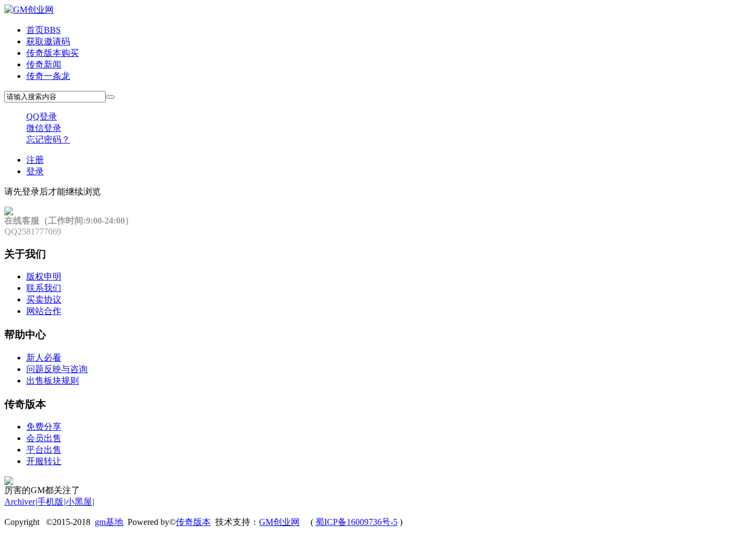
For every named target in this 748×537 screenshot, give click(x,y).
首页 (43, 30)
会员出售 (43, 438)
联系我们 (43, 288)
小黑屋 (79, 501)
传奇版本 (193, 522)
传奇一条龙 (48, 76)
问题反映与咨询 (57, 369)
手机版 (50, 501)
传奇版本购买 (52, 53)
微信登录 (43, 128)
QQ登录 (41, 116)
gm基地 (109, 522)
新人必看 (43, 357)
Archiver (19, 501)
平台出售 (43, 449)
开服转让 (43, 461)
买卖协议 (43, 299)
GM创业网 (279, 522)
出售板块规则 (52, 380)
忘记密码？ (48, 139)
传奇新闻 (43, 64)
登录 (35, 171)
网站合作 (43, 311)
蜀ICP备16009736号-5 (356, 522)
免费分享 (43, 426)
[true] (110, 97)
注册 (35, 159)
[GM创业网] (29, 9)
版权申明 (43, 276)
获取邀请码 (48, 41)
